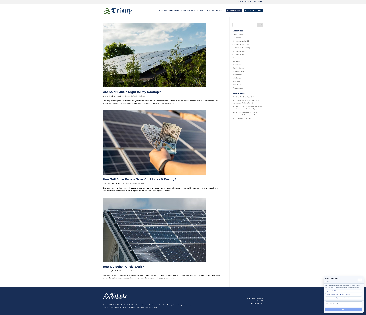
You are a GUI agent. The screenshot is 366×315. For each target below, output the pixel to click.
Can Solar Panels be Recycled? (243, 97)
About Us (219, 10)
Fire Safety (236, 61)
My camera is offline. (331, 291)
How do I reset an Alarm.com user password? (338, 294)
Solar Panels (133, 96)
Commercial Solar (238, 54)
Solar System (142, 96)
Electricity (132, 271)
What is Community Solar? (241, 118)
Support (210, 10)
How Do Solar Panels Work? (123, 266)
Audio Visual (237, 38)
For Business (174, 10)
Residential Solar (238, 71)
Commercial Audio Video (241, 41)
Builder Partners (188, 10)
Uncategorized (237, 88)
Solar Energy (125, 96)
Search (260, 25)
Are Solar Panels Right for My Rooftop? (132, 92)
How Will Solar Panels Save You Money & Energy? (139, 179)
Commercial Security (239, 51)
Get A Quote (258, 2)
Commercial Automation (241, 44)
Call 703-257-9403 (244, 2)
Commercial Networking (241, 48)
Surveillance (236, 85)
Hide (360, 280)
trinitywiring (108, 96)
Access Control (237, 34)
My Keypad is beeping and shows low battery (338, 298)
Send (343, 309)
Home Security (237, 64)
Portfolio (201, 10)
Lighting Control (238, 68)
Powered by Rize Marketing (149, 307)
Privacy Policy (136, 307)
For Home (163, 10)
